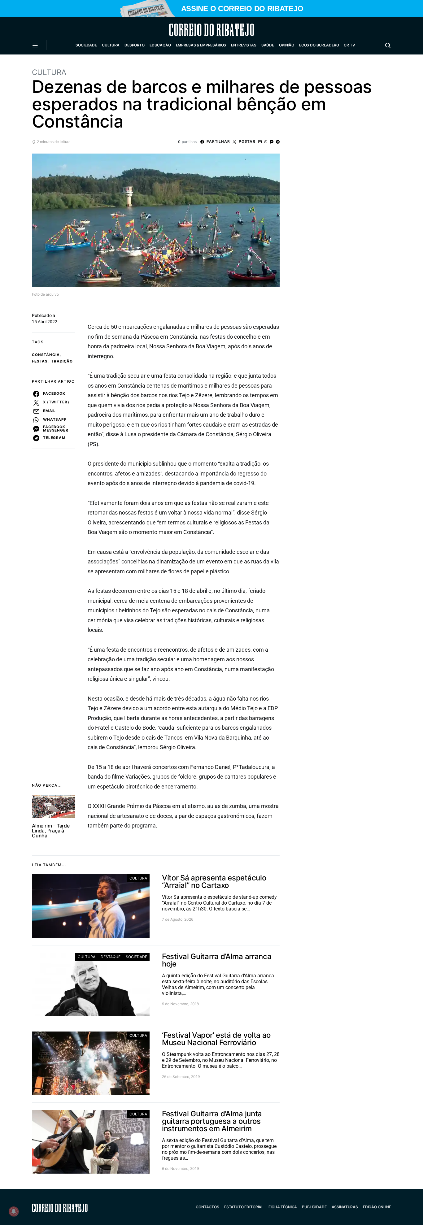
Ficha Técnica (282, 1207)
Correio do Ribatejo (197, 29)
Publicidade (314, 1207)
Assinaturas (345, 1207)
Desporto (134, 45)
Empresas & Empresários (201, 45)
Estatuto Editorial (244, 1207)
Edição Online (377, 1207)
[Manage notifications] (14, 1211)
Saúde (267, 45)
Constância (46, 355)
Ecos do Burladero (319, 45)
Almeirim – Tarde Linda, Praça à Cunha (51, 831)
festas (40, 361)
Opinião (286, 45)
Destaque (110, 956)
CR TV (349, 45)
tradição (62, 361)
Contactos (207, 1207)
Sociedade (86, 45)
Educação (160, 45)
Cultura (111, 45)
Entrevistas (243, 45)
